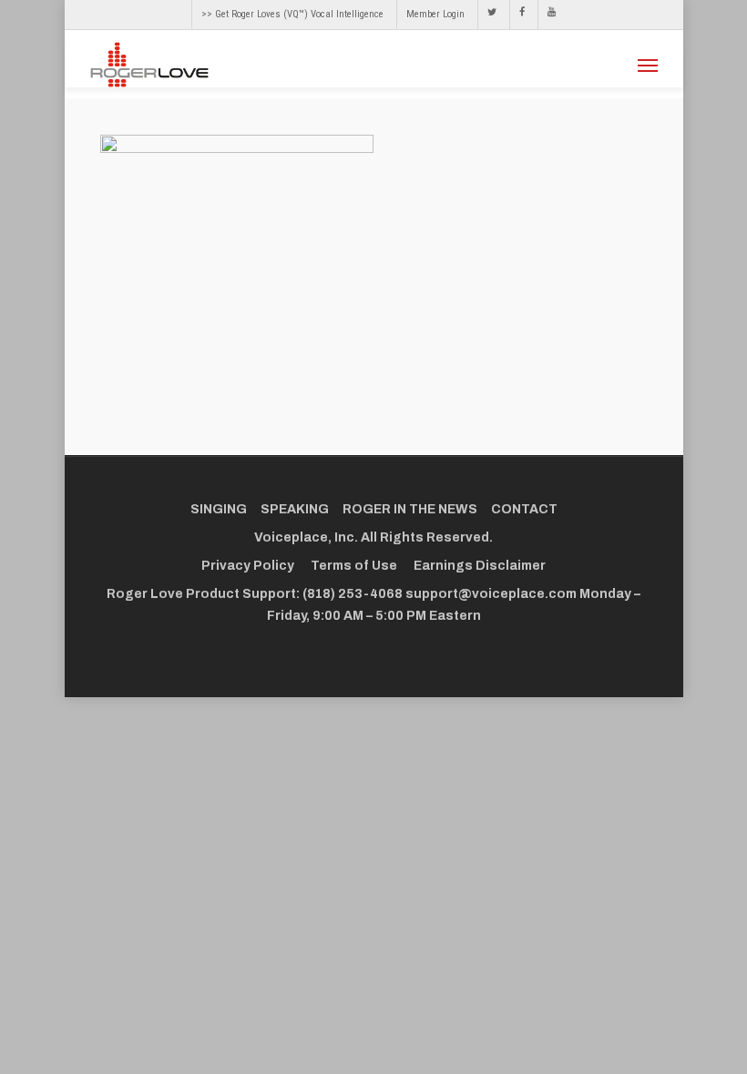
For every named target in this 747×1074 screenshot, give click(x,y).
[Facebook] (521, 14)
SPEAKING (295, 509)
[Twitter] (491, 14)
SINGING (218, 509)
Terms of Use (354, 565)
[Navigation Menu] (648, 65)
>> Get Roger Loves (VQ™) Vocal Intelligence (292, 14)
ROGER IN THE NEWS (410, 509)
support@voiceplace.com (491, 594)
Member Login (435, 14)
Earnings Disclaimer (480, 565)
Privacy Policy (247, 565)
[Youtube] (546, 14)
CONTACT (524, 509)
